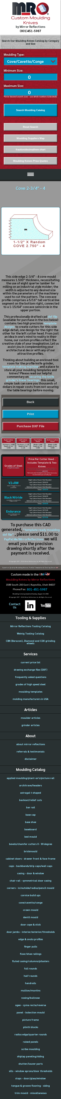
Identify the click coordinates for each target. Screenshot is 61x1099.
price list (45, 471)
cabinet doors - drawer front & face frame (30, 858)
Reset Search (30, 126)
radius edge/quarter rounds (30, 1034)
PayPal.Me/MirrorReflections (24, 539)
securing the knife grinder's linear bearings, (30, 378)
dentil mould (30, 917)
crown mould (30, 909)
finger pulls (30, 946)
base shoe (30, 821)
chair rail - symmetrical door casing (30, 880)
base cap (31, 814)
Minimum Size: (13, 70)
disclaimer (31, 758)
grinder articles (30, 725)
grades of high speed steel (30, 684)
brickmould (30, 851)
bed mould (30, 836)
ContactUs (14, 605)
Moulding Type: (14, 54)
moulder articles (30, 717)
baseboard (30, 829)
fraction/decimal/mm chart (30, 149)
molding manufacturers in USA (30, 698)
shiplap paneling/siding (30, 1056)
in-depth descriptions (13, 467)
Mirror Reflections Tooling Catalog (30, 626)
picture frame (30, 1019)
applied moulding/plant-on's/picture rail (30, 777)
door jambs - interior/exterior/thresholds (31, 931)
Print (30, 414)
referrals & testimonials (30, 751)
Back (30, 402)
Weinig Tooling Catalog (30, 633)
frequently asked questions (30, 676)
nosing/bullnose (30, 997)
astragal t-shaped (30, 792)
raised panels (30, 1041)
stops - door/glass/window (30, 1078)
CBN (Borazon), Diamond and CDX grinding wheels (30, 642)
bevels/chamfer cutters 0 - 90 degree (30, 843)
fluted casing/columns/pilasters (30, 961)
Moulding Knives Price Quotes (30, 161)
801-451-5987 (37, 589)
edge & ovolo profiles (30, 939)
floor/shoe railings (30, 953)
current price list (30, 662)
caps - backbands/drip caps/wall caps (30, 865)
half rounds (30, 975)
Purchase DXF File (30, 426)
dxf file (52, 316)
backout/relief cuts (30, 799)
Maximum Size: (14, 86)
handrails (30, 983)
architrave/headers (30, 785)
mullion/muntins (30, 990)
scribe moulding (30, 1048)
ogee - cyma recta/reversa (30, 1005)
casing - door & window (30, 873)
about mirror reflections (30, 744)
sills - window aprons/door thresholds (30, 1070)
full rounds (30, 968)
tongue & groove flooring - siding (30, 1085)
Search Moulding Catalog (30, 110)
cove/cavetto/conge (30, 902)
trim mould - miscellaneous (31, 1092)
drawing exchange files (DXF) (30, 669)
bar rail (30, 807)
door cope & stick (30, 924)
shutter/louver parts (31, 1063)
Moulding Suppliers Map (30, 138)
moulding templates (30, 691)
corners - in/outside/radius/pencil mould (30, 887)
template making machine (20, 366)
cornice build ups (30, 895)
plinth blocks (30, 1027)
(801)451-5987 (30, 31)
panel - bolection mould (31, 1012)
